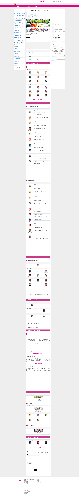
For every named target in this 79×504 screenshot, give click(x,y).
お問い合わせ (38, 479)
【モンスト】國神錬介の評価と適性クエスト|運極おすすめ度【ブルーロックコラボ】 (58, 55)
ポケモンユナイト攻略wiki (27, 491)
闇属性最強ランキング (17, 37)
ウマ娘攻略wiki (25, 480)
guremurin (29, 34)
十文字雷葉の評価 (17, 58)
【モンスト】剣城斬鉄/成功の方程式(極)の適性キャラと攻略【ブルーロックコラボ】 (58, 52)
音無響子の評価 (16, 56)
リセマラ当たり (27, 6)
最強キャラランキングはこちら (32, 14)
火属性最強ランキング (17, 30)
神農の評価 (16, 63)
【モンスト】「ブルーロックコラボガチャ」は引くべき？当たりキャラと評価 (58, 40)
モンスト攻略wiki (26, 483)
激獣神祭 (35, 223)
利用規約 (39, 452)
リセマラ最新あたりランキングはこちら (33, 15)
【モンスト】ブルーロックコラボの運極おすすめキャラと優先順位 (58, 48)
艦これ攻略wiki (25, 494)
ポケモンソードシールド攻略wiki (28, 500)
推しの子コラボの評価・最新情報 (19, 15)
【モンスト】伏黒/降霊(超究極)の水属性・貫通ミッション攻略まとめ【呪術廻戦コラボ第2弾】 (60, 35)
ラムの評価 (16, 53)
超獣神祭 (35, 110)
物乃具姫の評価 (16, 61)
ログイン (61, 1)
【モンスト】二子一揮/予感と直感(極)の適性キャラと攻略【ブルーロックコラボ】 (58, 53)
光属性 (30, 59)
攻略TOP (18, 6)
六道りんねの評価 (17, 51)
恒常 (34, 212)
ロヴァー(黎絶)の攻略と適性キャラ (38, 363)
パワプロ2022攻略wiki (26, 490)
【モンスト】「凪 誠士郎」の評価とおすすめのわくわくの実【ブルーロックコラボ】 (58, 42)
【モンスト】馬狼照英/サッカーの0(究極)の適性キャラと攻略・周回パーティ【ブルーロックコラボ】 (58, 57)
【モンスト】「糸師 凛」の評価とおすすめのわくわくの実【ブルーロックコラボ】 (58, 44)
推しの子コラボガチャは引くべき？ (19, 13)
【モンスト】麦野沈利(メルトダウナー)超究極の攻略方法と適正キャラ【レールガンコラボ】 (60, 30)
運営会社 (38, 480)
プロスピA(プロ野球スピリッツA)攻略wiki (29, 495)
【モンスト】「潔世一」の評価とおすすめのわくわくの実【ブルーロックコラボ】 (58, 46)
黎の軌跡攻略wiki (26, 492)
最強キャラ (37, 6)
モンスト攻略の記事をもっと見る (61, 59)
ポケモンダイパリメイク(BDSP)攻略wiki (29, 479)
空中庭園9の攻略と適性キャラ (38, 353)
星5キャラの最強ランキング (18, 40)
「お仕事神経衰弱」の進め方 (18, 20)
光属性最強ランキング (17, 35)
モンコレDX (35, 132)
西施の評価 (16, 65)
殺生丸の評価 (16, 48)
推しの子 (35, 121)
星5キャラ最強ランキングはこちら (38, 320)
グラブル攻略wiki (26, 481)
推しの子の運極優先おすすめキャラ (19, 18)
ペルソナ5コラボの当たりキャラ (38, 447)
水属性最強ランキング (17, 32)
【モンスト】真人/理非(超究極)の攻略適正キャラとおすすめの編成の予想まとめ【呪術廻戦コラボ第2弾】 (60, 32)
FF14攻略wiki (25, 493)
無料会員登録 (57, 1)
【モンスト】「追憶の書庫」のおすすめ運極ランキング (60, 24)
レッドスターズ (36, 148)
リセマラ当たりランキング (18, 27)
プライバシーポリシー (39, 482)
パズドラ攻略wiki (26, 482)
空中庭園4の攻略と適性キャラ (38, 343)
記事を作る (53, 1)
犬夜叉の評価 (16, 46)
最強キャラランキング (30, 52)
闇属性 (38, 59)
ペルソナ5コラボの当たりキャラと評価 (33, 16)
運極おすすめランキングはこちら (38, 289)
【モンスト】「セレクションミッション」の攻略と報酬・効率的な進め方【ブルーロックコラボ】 (60, 27)
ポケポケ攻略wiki (26, 489)
